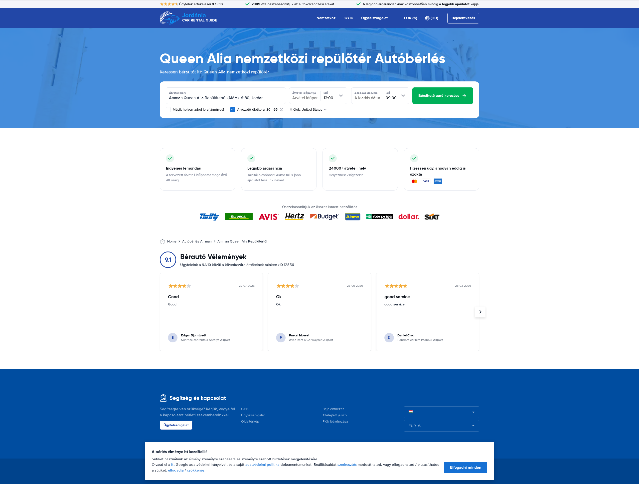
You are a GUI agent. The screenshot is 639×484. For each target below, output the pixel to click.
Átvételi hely (177, 93)
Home (171, 241)
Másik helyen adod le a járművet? (198, 109)
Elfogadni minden (465, 467)
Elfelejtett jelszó (334, 415)
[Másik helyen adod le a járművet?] (168, 109)
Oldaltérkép (250, 421)
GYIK (348, 18)
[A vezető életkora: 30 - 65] (232, 109)
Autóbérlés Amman (197, 241)
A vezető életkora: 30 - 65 (257, 109)
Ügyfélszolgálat (374, 18)
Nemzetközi (326, 18)
